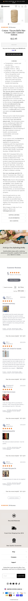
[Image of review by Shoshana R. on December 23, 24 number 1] (6, 397)
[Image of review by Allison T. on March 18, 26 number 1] (6, 309)
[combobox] (19, 291)
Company (13, 557)
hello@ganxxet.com (9, 211)
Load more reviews (14, 498)
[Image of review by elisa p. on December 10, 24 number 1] (6, 473)
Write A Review (14, 280)
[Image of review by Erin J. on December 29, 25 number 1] (6, 354)
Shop (13, 551)
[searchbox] (8, 287)
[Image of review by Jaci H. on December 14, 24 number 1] (6, 436)
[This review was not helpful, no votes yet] (23, 336)
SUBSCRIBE (21, 576)
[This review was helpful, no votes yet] (20, 336)
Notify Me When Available (14, 54)
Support (13, 562)
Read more (6, 324)
